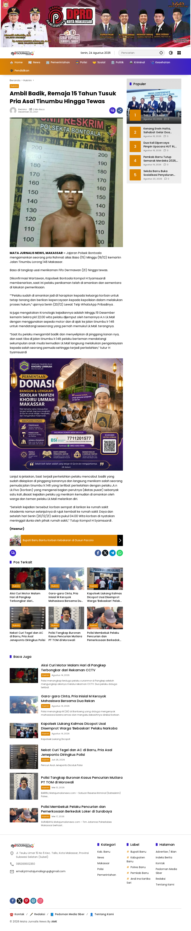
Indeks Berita (164, 857)
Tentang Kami (165, 884)
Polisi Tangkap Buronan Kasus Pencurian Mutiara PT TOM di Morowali (65, 636)
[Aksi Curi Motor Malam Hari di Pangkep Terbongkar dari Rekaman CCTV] (28, 578)
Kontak (160, 863)
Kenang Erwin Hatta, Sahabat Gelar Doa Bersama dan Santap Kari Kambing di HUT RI (158, 130)
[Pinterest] (26, 901)
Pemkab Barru (140, 873)
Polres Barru (138, 867)
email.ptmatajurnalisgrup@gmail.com (40, 871)
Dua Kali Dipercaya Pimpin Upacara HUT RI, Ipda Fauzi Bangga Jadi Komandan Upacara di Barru (159, 144)
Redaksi (22, 109)
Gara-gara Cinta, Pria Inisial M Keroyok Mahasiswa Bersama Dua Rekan (65, 597)
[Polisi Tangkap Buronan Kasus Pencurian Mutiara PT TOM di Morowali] (66, 618)
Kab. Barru (103, 852)
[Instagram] (40, 901)
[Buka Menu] (179, 53)
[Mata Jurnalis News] (28, 52)
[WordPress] (33, 901)
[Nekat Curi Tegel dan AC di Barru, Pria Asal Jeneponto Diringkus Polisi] (28, 618)
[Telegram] (112, 553)
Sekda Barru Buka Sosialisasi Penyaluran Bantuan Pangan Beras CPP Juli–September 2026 (160, 173)
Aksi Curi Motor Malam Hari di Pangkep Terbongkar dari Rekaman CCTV (25, 597)
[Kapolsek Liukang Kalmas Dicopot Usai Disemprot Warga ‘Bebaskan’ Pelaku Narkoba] (105, 578)
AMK (54, 921)
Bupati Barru (138, 852)
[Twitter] (105, 553)
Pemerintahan (106, 875)
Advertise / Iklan (166, 852)
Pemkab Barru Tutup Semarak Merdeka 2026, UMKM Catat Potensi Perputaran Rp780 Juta (159, 159)
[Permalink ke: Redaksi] (14, 110)
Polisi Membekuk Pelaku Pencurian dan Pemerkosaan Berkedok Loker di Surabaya (103, 636)
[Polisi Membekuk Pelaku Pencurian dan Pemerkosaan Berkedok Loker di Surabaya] (105, 618)
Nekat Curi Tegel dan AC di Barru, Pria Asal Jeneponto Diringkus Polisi (27, 636)
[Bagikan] (120, 110)
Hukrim (14, 86)
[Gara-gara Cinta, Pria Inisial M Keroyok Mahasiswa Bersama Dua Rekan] (66, 578)
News (100, 857)
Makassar (103, 863)
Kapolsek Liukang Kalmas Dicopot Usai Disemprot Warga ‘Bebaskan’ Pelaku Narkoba (104, 597)
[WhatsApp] (120, 553)
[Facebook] (98, 553)
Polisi (100, 869)
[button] (161, 53)
